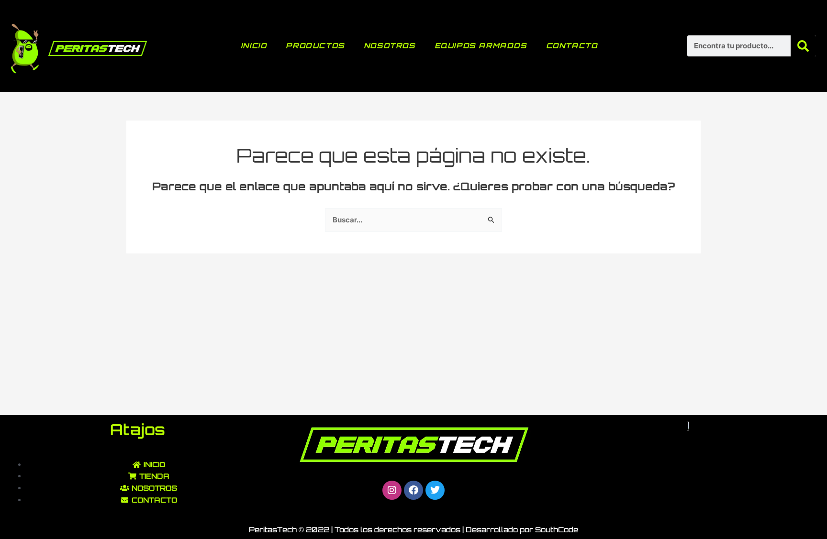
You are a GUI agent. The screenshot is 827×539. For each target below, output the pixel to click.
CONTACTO (572, 45)
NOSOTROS (389, 45)
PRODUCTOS (315, 45)
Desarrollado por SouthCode (522, 529)
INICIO (254, 45)
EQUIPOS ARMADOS (481, 45)
